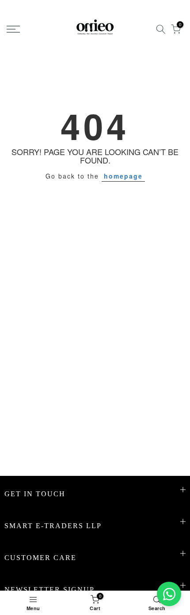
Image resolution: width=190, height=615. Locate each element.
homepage (123, 175)
